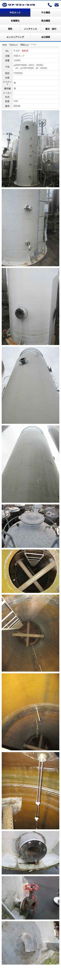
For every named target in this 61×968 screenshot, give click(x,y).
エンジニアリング (15, 37)
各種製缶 (15, 20)
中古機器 (45, 12)
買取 (10, 29)
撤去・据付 (50, 29)
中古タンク (15, 12)
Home (4, 44)
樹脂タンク (25, 44)
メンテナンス (30, 29)
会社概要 (45, 37)
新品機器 (45, 20)
